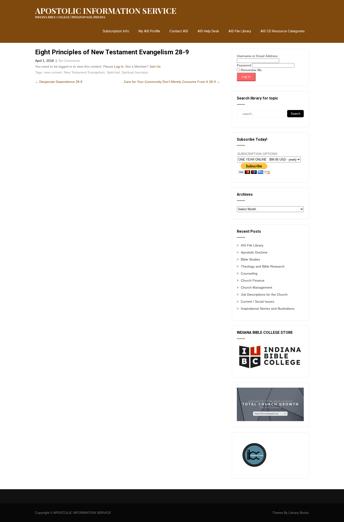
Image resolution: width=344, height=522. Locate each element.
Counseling (249, 273)
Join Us (155, 66)
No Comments (69, 60)
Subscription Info (116, 31)
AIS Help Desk (208, 31)
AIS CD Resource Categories (282, 31)
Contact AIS (178, 31)
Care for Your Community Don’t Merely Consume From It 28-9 (172, 82)
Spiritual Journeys (135, 72)
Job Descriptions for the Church (264, 294)
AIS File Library (239, 31)
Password (244, 65)
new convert (53, 72)
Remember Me (251, 70)
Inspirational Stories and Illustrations (267, 308)
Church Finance (252, 280)
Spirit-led (113, 72)
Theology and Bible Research (263, 266)
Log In (119, 66)
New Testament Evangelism (84, 72)
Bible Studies (250, 259)
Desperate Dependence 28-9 (58, 82)
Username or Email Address (257, 56)
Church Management (256, 287)
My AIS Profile (149, 31)
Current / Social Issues (257, 301)
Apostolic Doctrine (254, 252)
